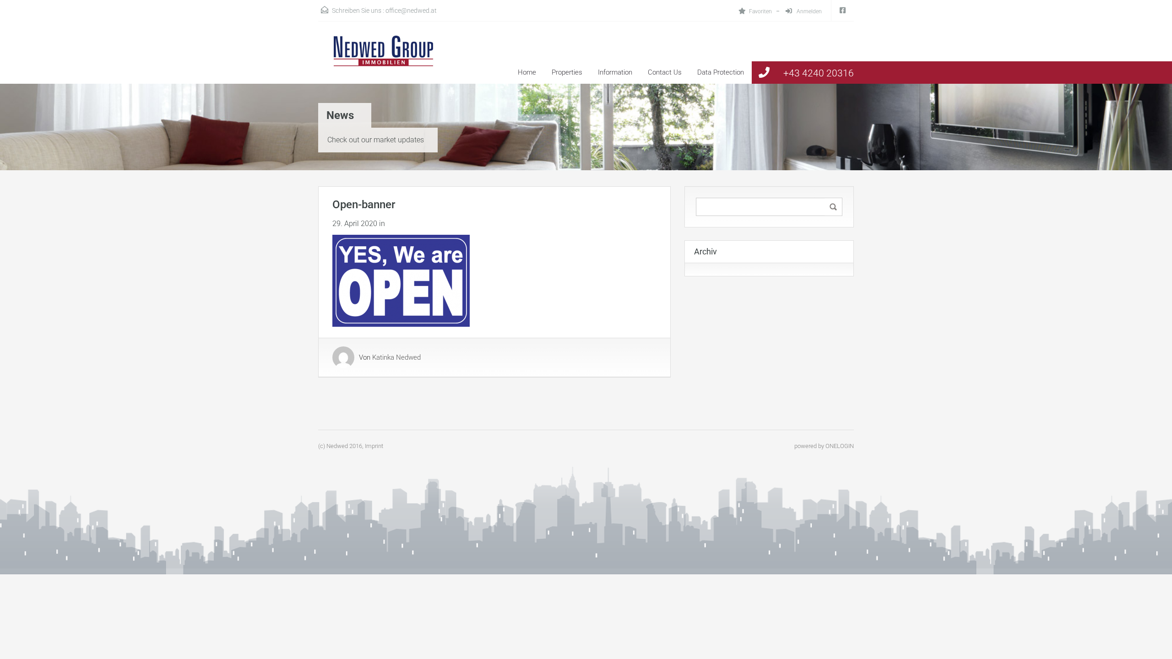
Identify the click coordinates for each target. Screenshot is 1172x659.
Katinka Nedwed (396, 357)
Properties (567, 72)
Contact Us (665, 72)
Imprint (374, 446)
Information (615, 72)
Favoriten (760, 11)
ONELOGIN (839, 446)
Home (527, 72)
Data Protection (720, 72)
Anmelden (808, 11)
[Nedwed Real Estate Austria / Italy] (377, 59)
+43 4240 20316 (818, 73)
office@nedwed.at (411, 10)
